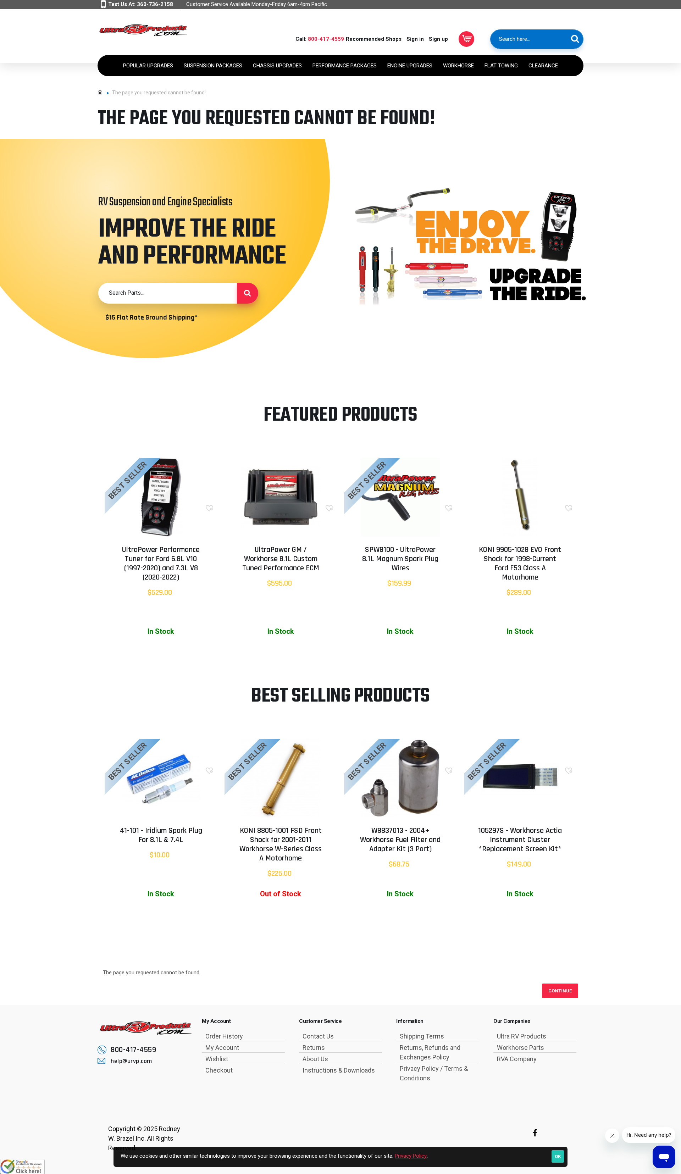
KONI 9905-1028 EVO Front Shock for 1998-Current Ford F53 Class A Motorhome (520, 564)
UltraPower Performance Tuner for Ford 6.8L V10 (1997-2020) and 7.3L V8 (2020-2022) (161, 564)
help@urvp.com (131, 1061)
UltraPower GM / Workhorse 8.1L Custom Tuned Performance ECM (280, 559)
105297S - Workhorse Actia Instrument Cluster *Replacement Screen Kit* (520, 840)
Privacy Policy (411, 1156)
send (247, 293)
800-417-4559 (326, 39)
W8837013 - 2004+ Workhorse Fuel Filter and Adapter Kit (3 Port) (400, 840)
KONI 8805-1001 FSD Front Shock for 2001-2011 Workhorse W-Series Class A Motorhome (280, 844)
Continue (560, 990)
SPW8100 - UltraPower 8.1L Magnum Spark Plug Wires (400, 559)
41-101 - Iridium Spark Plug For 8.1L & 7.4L (161, 835)
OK (558, 1156)
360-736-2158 (155, 4)
